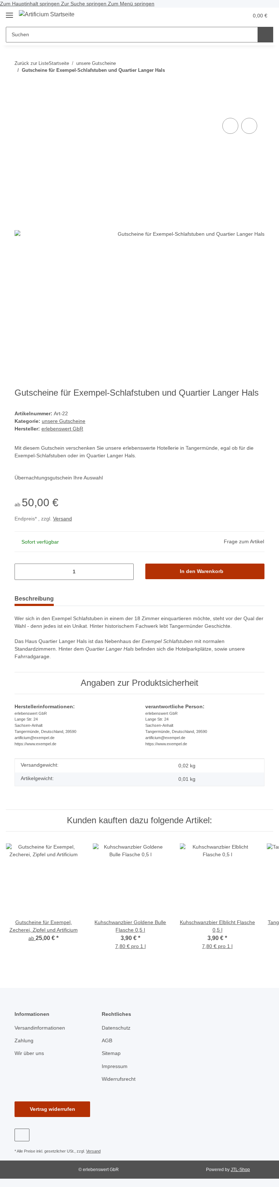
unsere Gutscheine (63, 421)
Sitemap (111, 1053)
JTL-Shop (240, 1169)
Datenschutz (116, 1028)
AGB (107, 1040)
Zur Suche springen (84, 4)
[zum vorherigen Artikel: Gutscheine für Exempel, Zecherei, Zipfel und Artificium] (256, 84)
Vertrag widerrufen (52, 1109)
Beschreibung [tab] (34, 598)
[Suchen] (265, 34)
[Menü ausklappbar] (9, 12)
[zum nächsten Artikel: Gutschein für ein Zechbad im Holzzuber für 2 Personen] (241, 84)
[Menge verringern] (23, 572)
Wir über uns (29, 1053)
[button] (214, 15)
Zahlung (24, 1040)
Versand (62, 519)
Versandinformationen (40, 1028)
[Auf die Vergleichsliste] (230, 126)
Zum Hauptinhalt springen (30, 4)
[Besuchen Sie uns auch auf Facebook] (22, 1135)
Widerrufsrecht (119, 1079)
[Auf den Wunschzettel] (249, 126)
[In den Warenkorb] (20, 105)
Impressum (115, 1066)
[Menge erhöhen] (125, 572)
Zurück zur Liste (32, 63)
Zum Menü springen (131, 4)
